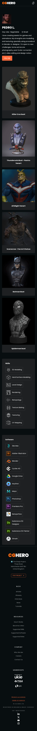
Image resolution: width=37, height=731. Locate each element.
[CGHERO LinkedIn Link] (18, 714)
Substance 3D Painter (20, 531)
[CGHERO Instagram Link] (18, 723)
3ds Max (15, 446)
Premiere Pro (17, 506)
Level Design (17, 385)
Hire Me (7, 58)
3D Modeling (17, 369)
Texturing (16, 415)
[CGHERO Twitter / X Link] (18, 717)
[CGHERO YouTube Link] (18, 720)
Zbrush (15, 538)
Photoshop (16, 499)
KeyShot (15, 483)
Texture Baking (18, 407)
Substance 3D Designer (17, 522)
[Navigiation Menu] (33, 3)
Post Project (17, 575)
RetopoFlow (17, 514)
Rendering (16, 392)
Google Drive (17, 476)
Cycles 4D (16, 468)
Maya (14, 491)
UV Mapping (17, 422)
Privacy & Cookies (18, 697)
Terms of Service (18, 700)
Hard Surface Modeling (21, 377)
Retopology (16, 400)
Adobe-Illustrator (19, 453)
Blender (15, 461)
